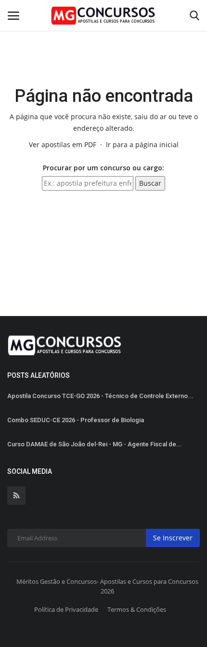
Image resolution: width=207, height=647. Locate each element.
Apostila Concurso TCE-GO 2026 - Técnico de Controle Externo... (100, 395)
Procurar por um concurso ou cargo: (103, 167)
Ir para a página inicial (142, 144)
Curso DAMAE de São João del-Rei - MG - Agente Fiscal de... (94, 444)
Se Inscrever (173, 537)
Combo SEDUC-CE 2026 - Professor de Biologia (75, 420)
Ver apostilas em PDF (62, 144)
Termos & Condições (136, 609)
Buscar (150, 183)
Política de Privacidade (66, 609)
